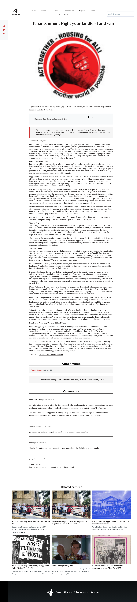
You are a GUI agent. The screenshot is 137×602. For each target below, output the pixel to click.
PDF (102, 379)
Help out (68, 592)
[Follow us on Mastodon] (4, 26)
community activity (47, 379)
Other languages (81, 592)
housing (74, 379)
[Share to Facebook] (88, 117)
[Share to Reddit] (92, 117)
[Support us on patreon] (4, 30)
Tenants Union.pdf (37, 370)
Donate (59, 592)
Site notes (95, 592)
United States (64, 379)
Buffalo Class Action (89, 379)
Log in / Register (63, 14)
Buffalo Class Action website (51, 354)
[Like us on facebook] (4, 33)
